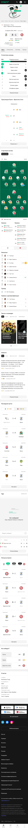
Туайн (20, 127)
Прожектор (4, 768)
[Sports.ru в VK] (7, 722)
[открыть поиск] (17, 2)
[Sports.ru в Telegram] (3, 722)
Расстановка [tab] (5, 154)
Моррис (7, 43)
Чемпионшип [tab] (22, 356)
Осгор (8, 42)
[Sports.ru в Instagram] (12, 722)
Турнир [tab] (24, 49)
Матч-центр (11, 21)
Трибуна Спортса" (5, 759)
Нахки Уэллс (21, 235)
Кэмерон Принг (22, 227)
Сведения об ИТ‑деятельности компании (11, 789)
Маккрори (21, 135)
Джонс (11, 45)
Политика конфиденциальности (8, 776)
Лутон (11, 39)
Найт (20, 109)
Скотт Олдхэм (5, 696)
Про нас (3, 734)
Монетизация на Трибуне (7, 763)
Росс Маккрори (22, 240)
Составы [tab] (17, 49)
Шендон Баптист (9, 230)
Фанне (7, 116)
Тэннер (18, 42)
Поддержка (4, 755)
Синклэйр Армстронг (23, 230)
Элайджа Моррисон (23, 238)
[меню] (25, 2)
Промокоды (4, 793)
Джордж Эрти (22, 234)
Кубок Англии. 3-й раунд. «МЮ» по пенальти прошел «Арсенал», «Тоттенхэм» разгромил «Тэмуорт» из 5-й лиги (13, 374)
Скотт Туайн (21, 242)
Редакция (3, 738)
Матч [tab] (2, 49)
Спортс (2, 21)
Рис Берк (7, 225)
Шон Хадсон (4, 692)
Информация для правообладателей (10, 780)
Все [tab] (3, 356)
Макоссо (11, 42)
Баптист (7, 115)
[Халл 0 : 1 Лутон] (9, 40)
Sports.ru (5, 804)
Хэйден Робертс (22, 225)
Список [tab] (11, 154)
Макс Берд (21, 231)
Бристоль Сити (18, 39)
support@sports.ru (5, 800)
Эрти (20, 122)
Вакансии (3, 747)
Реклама (3, 751)
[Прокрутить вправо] (24, 332)
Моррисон (21, 134)
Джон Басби (4, 688)
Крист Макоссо (8, 227)
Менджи (11, 43)
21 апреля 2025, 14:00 (11, 30)
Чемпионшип (16, 21)
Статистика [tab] (10, 49)
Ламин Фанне (8, 231)
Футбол (6, 21)
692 (4, 378)
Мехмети (21, 129)
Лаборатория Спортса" (6, 785)
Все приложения (14, 716)
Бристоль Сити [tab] (13, 356)
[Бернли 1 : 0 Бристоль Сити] (15, 40)
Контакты (3, 742)
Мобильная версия (14, 728)
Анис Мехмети (22, 244)
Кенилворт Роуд (5, 679)
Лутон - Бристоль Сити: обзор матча (23, 21)
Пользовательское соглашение (8, 772)
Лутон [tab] (6, 356)
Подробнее (3, 815)
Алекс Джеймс (12, 692)
